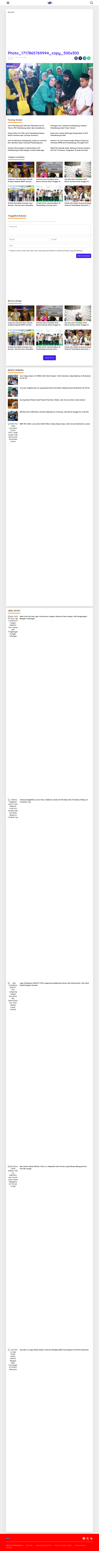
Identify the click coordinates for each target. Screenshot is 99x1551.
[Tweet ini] (80, 58)
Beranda (29, 1545)
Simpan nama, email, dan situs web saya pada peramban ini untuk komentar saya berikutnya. (46, 250)
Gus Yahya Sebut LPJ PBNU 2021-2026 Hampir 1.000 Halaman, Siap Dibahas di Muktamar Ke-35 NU (55, 377)
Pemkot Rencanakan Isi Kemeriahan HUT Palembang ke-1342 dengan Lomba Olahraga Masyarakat (26, 149)
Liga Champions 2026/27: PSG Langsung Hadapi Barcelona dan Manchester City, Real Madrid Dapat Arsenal (54, 984)
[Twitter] (87, 1538)
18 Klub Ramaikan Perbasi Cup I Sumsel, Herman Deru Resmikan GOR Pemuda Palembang (20, 204)
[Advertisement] (49, 31)
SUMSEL (10, 59)
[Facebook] (83, 1538)
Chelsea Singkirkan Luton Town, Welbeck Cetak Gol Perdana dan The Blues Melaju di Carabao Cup (54, 801)
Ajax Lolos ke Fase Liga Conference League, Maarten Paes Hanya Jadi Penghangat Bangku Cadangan (53, 617)
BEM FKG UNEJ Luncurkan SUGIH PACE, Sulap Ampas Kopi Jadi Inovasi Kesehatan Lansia (55, 424)
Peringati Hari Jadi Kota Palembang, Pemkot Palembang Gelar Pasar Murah (68, 127)
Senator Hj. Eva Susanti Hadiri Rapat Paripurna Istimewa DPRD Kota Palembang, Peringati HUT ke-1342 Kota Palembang (69, 142)
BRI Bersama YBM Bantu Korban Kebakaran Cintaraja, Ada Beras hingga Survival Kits (54, 412)
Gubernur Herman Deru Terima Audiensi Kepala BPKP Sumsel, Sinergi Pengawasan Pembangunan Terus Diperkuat (20, 180)
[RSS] (91, 1538)
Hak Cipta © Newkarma (14, 1545)
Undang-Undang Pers (43, 1545)
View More (49, 358)
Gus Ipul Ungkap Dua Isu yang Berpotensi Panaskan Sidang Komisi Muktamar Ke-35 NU (55, 388)
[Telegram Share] (84, 58)
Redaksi (9, 1547)
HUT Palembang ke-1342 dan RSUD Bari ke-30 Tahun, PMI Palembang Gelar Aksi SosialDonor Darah (26, 127)
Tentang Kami (80, 1545)
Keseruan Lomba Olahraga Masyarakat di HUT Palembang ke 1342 (69, 134)
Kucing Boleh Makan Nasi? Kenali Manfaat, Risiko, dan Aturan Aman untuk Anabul (52, 400)
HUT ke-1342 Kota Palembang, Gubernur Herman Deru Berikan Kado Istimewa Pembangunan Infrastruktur (27, 142)
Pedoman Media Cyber (63, 1545)
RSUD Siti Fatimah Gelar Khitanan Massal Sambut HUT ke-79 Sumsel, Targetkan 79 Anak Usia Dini (70, 149)
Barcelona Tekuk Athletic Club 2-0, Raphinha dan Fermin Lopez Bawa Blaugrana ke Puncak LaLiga (53, 1167)
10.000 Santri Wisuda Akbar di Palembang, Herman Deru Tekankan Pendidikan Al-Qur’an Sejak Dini (48, 204)
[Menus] (8, 3)
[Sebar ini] (76, 58)
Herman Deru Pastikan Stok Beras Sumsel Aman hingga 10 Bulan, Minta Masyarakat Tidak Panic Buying (48, 180)
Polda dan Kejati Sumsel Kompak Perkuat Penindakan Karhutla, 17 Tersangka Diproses (78, 204)
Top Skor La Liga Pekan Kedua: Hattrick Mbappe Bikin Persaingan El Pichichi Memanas (54, 1350)
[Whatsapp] (89, 58)
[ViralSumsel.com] (50, 2)
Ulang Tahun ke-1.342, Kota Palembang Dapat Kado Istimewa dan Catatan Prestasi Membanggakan (26, 134)
